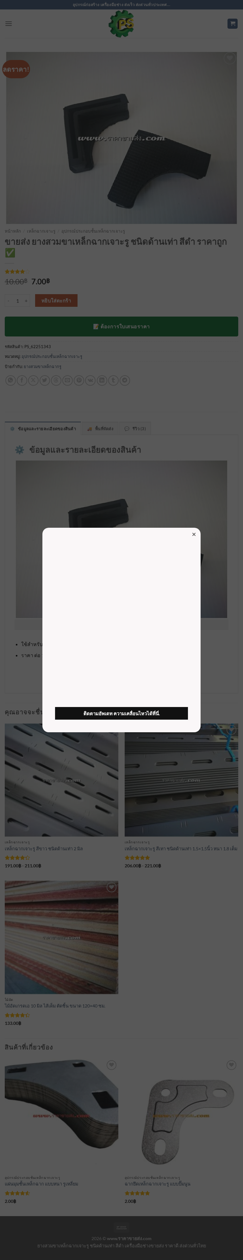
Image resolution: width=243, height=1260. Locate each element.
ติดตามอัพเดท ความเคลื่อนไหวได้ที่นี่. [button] (122, 713)
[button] (194, 534)
